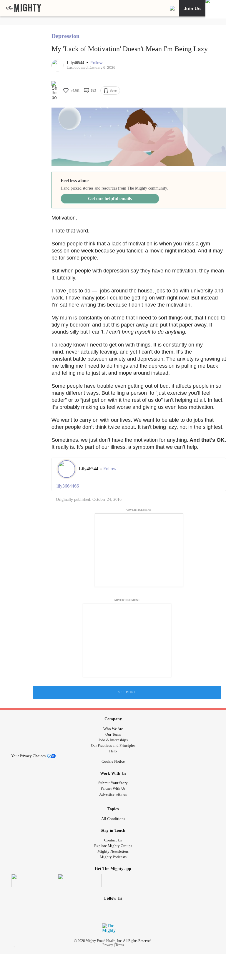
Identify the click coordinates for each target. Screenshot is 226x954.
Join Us (192, 8)
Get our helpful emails (110, 198)
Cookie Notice (113, 761)
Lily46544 (76, 63)
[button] (96, 62)
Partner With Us (113, 788)
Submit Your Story (113, 783)
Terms (119, 945)
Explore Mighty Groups (113, 845)
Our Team (113, 734)
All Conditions (113, 818)
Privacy (107, 945)
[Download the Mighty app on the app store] (33, 880)
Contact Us (113, 840)
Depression (65, 36)
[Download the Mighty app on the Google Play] (80, 880)
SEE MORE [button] (127, 692)
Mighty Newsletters (113, 851)
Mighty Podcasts (113, 857)
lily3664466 (67, 485)
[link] (23, 8)
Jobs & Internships (113, 740)
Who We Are (113, 729)
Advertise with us (113, 794)
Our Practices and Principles (113, 745)
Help (113, 751)
